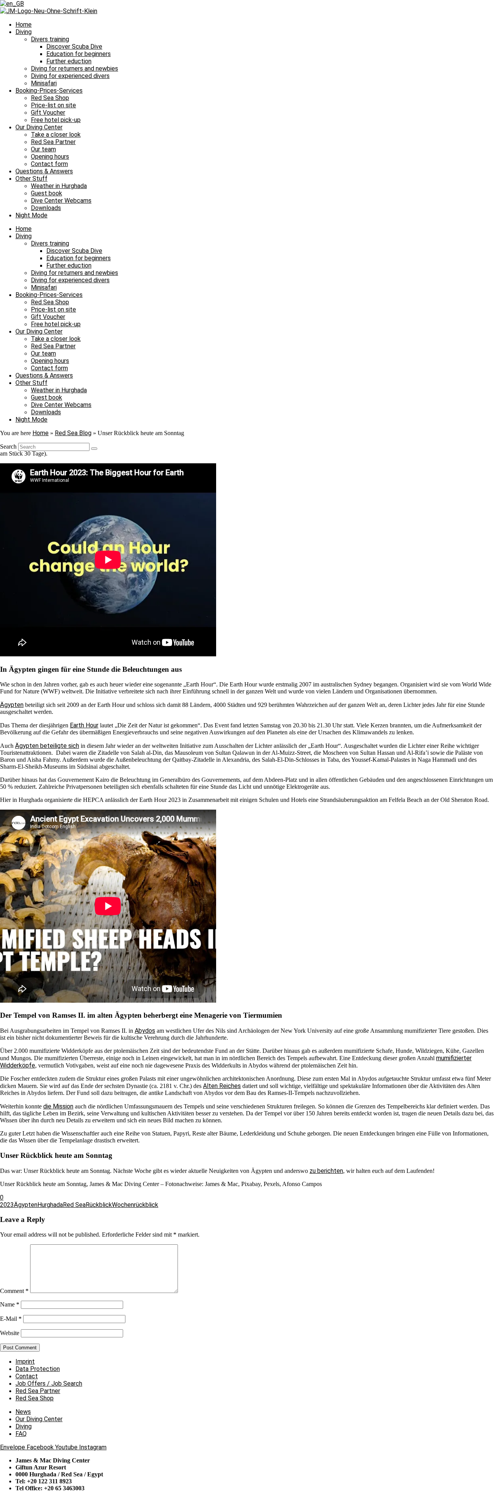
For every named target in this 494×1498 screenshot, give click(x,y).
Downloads (46, 208)
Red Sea (74, 1204)
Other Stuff (31, 178)
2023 (7, 1204)
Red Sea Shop (50, 98)
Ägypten (12, 704)
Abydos (145, 1030)
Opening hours (50, 156)
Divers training (50, 39)
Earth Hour (84, 725)
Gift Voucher (48, 112)
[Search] (94, 448)
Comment (14, 1291)
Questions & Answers (44, 171)
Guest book (46, 193)
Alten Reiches (222, 1086)
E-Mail (11, 1318)
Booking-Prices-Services (49, 90)
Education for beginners (78, 54)
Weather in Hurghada (59, 186)
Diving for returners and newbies (74, 68)
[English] (12, 3)
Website (9, 1333)
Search (8, 446)
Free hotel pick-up (56, 120)
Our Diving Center (39, 127)
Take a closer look (56, 134)
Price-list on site (53, 105)
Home (23, 24)
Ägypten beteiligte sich (47, 745)
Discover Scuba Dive (74, 46)
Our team (43, 149)
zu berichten (326, 1170)
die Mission (58, 1106)
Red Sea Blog (73, 433)
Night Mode (31, 215)
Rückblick (99, 1204)
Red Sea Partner (53, 142)
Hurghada (50, 1204)
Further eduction (68, 61)
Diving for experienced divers (70, 76)
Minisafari (44, 83)
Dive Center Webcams (61, 200)
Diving (23, 32)
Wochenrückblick (135, 1204)
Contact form (49, 164)
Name (9, 1304)
